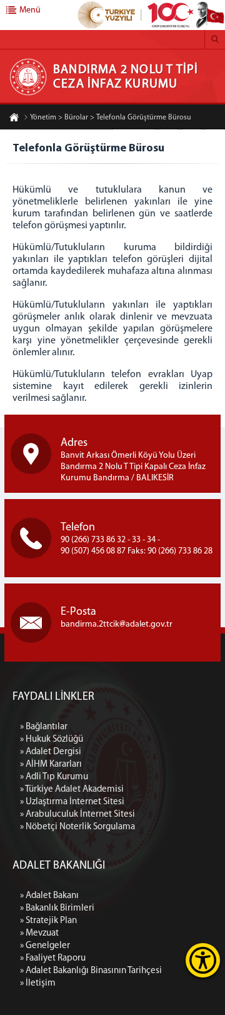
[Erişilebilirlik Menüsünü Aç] (203, 960)
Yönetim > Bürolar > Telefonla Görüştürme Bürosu (110, 117)
